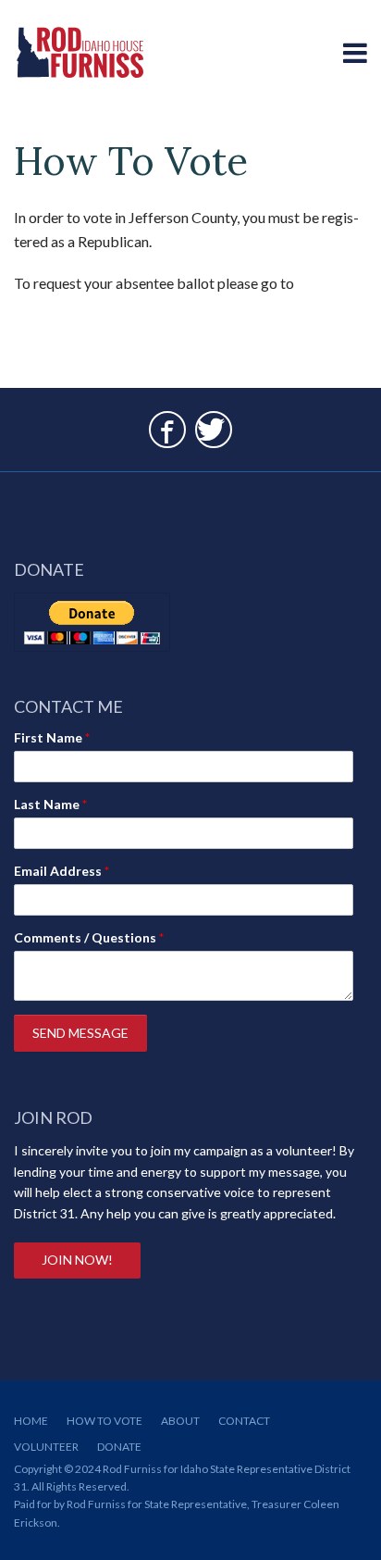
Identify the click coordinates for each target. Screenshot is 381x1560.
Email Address (61, 871)
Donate (119, 1447)
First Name (52, 737)
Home (31, 1421)
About (180, 1421)
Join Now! (77, 1259)
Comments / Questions (89, 937)
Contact (244, 1421)
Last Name (50, 804)
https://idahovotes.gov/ (88, 307)
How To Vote (104, 1421)
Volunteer (46, 1447)
